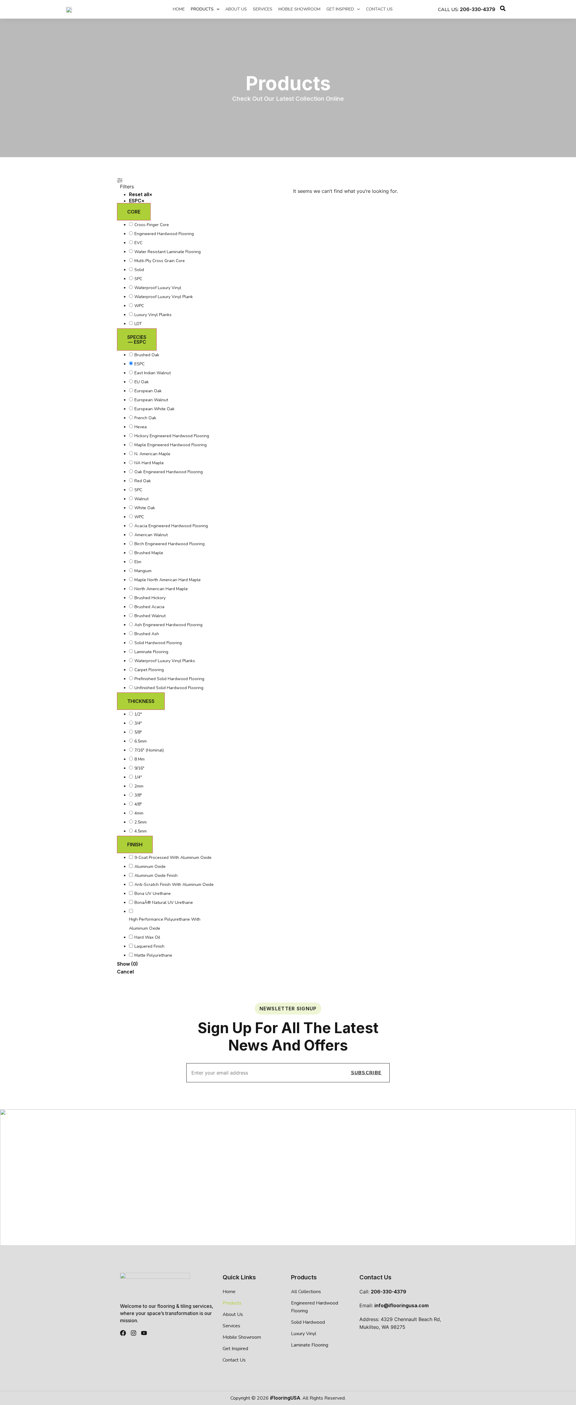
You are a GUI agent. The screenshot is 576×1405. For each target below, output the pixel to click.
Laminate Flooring (151, 652)
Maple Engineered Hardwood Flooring (170, 445)
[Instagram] (133, 1333)
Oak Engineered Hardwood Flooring (169, 472)
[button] (503, 9)
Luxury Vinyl (303, 1333)
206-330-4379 (477, 9)
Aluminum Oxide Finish (156, 875)
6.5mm (140, 741)
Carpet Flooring (149, 670)
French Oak (145, 418)
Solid (139, 270)
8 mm (139, 759)
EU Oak (141, 382)
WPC (139, 306)
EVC (138, 243)
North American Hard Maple (161, 589)
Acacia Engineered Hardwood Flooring (171, 526)
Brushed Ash (146, 634)
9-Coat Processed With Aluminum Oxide (173, 857)
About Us (236, 9)
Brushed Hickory (150, 598)
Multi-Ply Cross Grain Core (159, 261)
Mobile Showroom (299, 9)
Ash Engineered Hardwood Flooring (168, 625)
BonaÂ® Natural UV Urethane (163, 902)
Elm (137, 562)
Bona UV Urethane (152, 893)
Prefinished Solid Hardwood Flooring (169, 679)
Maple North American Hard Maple (167, 580)
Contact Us (379, 9)
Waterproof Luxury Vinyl (157, 288)
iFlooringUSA (285, 1398)
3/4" (138, 723)
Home (179, 9)
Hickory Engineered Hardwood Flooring (171, 436)
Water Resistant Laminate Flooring (167, 252)
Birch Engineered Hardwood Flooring (169, 544)
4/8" (138, 804)
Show (127, 964)
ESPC (139, 364)
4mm (138, 813)
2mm (138, 786)
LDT (138, 324)
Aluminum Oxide (150, 866)
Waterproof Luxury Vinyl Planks (164, 661)
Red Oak (142, 481)
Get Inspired (340, 9)
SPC (138, 279)
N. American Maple (152, 454)
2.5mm (140, 822)
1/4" (138, 777)
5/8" (138, 732)
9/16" (139, 768)
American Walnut (151, 535)
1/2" (138, 714)
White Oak (144, 508)
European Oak (148, 391)
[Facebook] (123, 1333)
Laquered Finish (149, 946)
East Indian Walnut (152, 373)
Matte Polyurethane (153, 955)
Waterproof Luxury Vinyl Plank (163, 297)
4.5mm (140, 831)
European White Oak (154, 409)
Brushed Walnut (150, 616)
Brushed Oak (146, 355)
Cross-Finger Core (151, 225)
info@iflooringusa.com (401, 1305)
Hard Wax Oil (147, 937)
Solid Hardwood (308, 1322)
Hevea (140, 427)
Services (262, 9)
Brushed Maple (148, 553)
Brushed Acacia (149, 607)
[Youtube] (144, 1333)
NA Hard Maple (149, 463)
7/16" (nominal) (149, 750)
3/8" (138, 795)
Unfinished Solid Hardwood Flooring (168, 688)
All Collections (306, 1291)
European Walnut (151, 400)
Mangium (143, 571)
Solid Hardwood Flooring (158, 643)
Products (202, 9)
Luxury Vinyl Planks (153, 315)
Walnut (141, 499)
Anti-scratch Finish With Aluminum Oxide (174, 884)
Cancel (125, 972)
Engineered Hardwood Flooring (164, 234)
